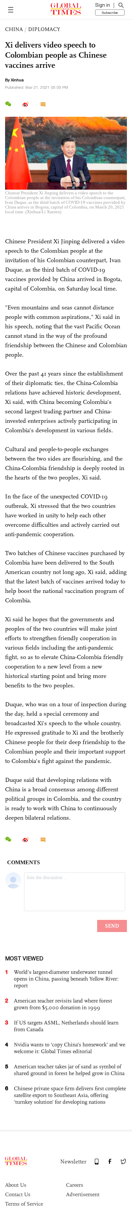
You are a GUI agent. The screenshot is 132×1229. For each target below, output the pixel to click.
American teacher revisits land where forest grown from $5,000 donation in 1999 (63, 1004)
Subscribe (110, 12)
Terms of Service (24, 1204)
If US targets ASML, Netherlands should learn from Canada (66, 1026)
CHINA (14, 29)
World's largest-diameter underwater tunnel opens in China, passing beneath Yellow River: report (66, 979)
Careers (74, 1185)
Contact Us (17, 1194)
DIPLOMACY (44, 29)
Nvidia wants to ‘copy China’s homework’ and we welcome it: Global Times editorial (69, 1048)
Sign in (102, 5)
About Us (15, 1185)
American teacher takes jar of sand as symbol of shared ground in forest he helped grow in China (69, 1069)
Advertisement (83, 1194)
